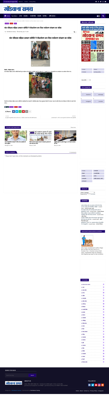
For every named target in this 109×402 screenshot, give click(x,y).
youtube (101, 101)
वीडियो (93, 351)
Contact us (86, 391)
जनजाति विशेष (33, 16)
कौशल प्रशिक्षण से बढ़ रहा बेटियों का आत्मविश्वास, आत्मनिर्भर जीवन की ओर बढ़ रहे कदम (91, 213)
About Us (21, 1)
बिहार (93, 328)
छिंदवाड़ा (93, 306)
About (95, 69)
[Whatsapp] (20, 111)
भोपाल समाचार (93, 331)
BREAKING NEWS (93, 284)
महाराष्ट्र (93, 339)
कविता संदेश (93, 301)
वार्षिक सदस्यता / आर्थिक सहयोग (99, 178)
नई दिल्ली (93, 317)
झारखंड (93, 312)
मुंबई (93, 342)
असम (93, 287)
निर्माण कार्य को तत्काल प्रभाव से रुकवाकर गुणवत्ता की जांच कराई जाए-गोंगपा (40, 142)
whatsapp (100, 94)
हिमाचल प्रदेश (93, 362)
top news (14, 16)
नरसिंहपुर (93, 320)
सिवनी (9, 21)
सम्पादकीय (84, 178)
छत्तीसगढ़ (93, 304)
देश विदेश (44, 16)
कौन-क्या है (84, 181)
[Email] (26, 111)
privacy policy (33, 1)
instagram (88, 101)
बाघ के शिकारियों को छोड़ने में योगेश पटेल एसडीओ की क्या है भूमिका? (15, 142)
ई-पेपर (20, 16)
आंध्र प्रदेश (93, 290)
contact (26, 1)
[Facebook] (13, 111)
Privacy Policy (93, 391)
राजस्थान (93, 345)
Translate (92, 194)
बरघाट (93, 326)
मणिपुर (93, 334)
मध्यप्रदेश (25, 16)
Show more (73, 127)
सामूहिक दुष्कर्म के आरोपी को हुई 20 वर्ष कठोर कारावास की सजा (64, 142)
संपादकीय (39, 16)
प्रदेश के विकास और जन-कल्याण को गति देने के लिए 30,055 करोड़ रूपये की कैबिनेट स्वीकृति (91, 206)
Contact (84, 72)
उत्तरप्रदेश (93, 298)
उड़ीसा (93, 295)
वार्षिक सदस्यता (52, 16)
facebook (88, 94)
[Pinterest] (23, 111)
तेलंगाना (93, 315)
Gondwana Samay (16, 390)
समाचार (11, 23)
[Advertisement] (92, 133)
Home (8, 16)
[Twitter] (16, 111)
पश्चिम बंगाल (93, 323)
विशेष (93, 348)
